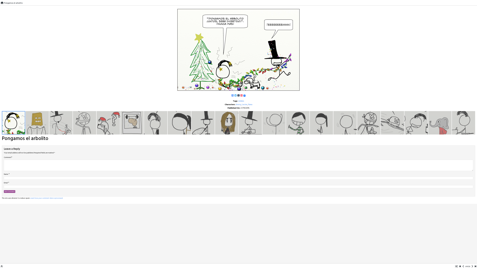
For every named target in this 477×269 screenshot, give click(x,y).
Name (6, 174)
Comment (7, 157)
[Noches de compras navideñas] (472, 266)
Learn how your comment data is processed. (46, 198)
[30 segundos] (475, 266)
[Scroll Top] (1, 266)
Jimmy (238, 104)
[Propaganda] (463, 266)
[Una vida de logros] (460, 266)
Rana (250, 104)
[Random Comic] (456, 266)
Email (6, 183)
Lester (244, 104)
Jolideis (241, 101)
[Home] (2, 3)
